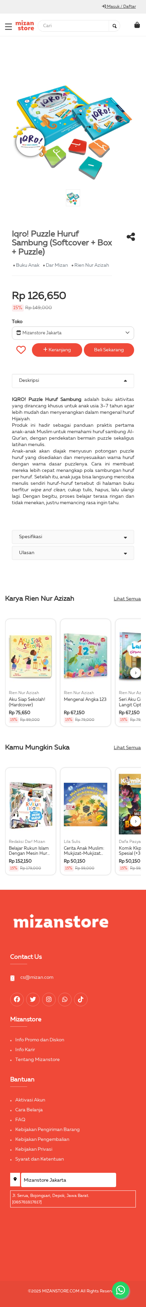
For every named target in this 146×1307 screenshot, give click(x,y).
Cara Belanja (29, 1110)
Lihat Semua (127, 599)
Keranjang (59, 350)
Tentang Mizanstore (37, 1059)
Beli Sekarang (109, 350)
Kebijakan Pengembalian (42, 1139)
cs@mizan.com (36, 977)
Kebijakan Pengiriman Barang (47, 1129)
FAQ (20, 1119)
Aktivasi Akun (30, 1100)
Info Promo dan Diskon (39, 1040)
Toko (17, 321)
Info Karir (25, 1049)
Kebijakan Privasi (33, 1149)
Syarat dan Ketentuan (39, 1159)
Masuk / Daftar (121, 7)
